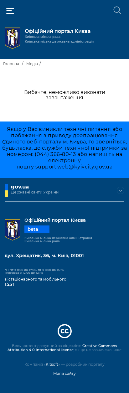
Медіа (32, 63)
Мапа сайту (64, 373)
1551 (9, 284)
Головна (11, 63)
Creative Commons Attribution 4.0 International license (62, 348)
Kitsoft (52, 364)
